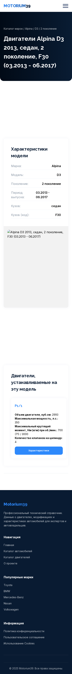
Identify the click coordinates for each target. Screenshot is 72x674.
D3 (36, 28)
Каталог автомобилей (18, 551)
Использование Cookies (19, 643)
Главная (9, 545)
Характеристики (38, 450)
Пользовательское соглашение (24, 637)
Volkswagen (11, 609)
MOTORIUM (17, 5)
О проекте (10, 563)
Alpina (28, 28)
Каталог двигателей (17, 557)
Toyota (8, 585)
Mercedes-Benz (14, 597)
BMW (7, 591)
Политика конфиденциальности (24, 631)
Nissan (8, 603)
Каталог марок (13, 28)
